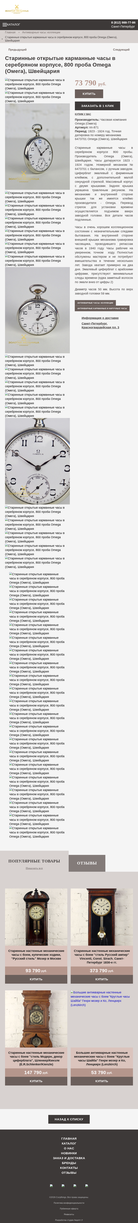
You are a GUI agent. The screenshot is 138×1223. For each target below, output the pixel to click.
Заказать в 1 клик (97, 106)
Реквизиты (69, 1214)
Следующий (121, 49)
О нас (69, 1148)
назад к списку (69, 1119)
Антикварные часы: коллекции (41, 32)
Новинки (69, 1153)
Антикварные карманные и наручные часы (102, 308)
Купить (89, 93)
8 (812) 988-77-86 (123, 22)
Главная (10, 32)
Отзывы (87, 863)
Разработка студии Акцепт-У (69, 1220)
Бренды (69, 1163)
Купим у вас (83, 114)
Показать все (34, 868)
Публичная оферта (69, 1209)
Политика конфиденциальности (69, 1203)
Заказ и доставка (69, 1158)
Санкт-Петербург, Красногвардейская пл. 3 (100, 325)
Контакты (69, 1168)
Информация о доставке (100, 318)
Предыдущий (17, 49)
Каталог (13, 24)
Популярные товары (34, 861)
